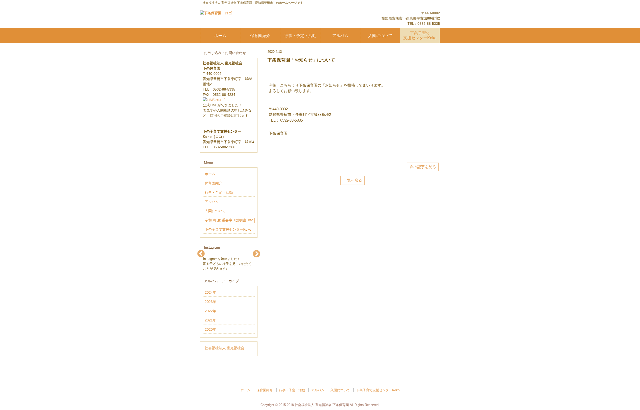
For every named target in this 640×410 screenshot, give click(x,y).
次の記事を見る (423, 167)
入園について (380, 36)
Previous (201, 253)
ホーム (220, 36)
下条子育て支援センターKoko (419, 35)
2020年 (210, 329)
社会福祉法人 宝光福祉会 (224, 348)
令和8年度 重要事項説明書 (229, 220)
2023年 (210, 302)
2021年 (210, 320)
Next (256, 253)
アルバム (340, 36)
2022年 (210, 311)
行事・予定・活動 (300, 36)
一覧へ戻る (352, 180)
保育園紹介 (260, 36)
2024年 (210, 292)
